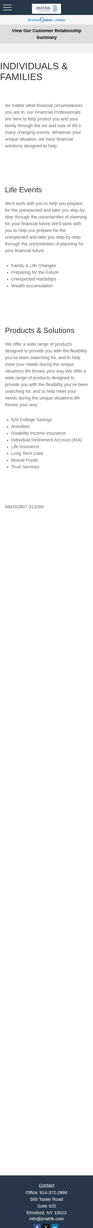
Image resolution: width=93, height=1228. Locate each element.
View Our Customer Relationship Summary (46, 34)
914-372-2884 (53, 1192)
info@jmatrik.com (46, 1218)
